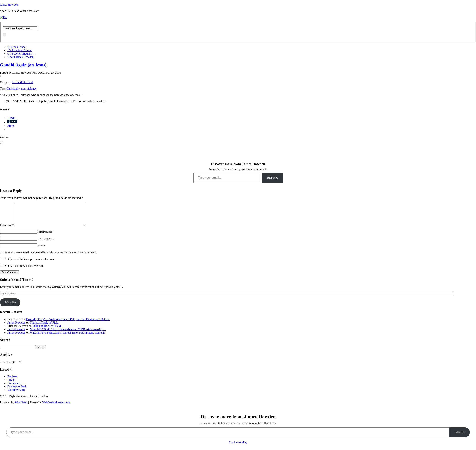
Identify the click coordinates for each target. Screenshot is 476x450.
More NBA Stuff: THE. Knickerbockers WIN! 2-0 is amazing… (68, 329)
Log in (11, 379)
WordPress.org (16, 389)
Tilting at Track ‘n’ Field (44, 322)
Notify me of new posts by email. (24, 265)
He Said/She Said (22, 82)
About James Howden (20, 57)
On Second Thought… (20, 53)
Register (12, 376)
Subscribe (272, 177)
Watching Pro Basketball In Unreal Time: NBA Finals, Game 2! (67, 332)
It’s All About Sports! (19, 50)
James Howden (9, 4)
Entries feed (14, 383)
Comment (7, 225)
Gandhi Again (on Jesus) (23, 64)
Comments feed (16, 386)
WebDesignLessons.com (56, 402)
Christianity (13, 88)
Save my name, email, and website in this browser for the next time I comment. (50, 252)
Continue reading (238, 442)
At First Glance (16, 46)
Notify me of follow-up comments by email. (30, 259)
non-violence (28, 88)
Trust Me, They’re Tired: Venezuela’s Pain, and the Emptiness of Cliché (68, 319)
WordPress (21, 402)
